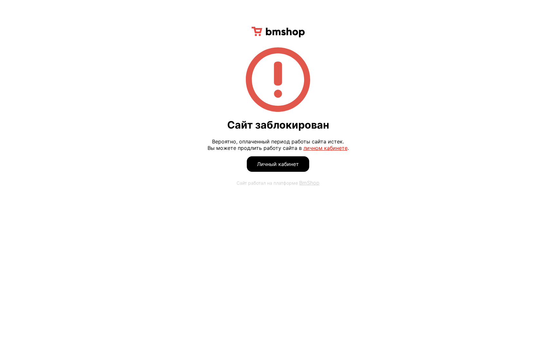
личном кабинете (325, 148)
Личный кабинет (278, 164)
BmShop (309, 183)
